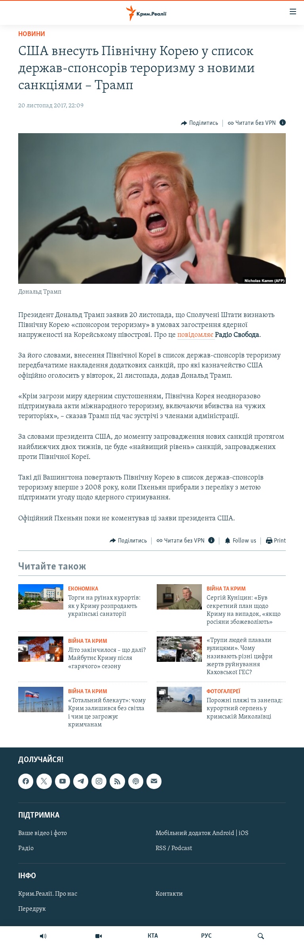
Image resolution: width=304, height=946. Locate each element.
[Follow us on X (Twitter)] (43, 781)
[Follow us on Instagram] (98, 781)
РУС (206, 936)
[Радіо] (43, 936)
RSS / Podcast (174, 848)
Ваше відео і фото (42, 833)
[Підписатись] (154, 781)
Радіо (26, 848)
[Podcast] (135, 781)
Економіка (83, 589)
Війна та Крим (226, 589)
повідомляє (196, 335)
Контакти (169, 894)
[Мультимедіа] (98, 936)
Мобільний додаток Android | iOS (202, 833)
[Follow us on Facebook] (25, 781)
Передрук (32, 909)
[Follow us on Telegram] (80, 781)
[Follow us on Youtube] (62, 781)
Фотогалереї (223, 692)
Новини (31, 34)
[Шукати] (261, 936)
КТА (153, 936)
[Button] (199, 123)
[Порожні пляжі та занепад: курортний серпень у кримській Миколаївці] (179, 699)
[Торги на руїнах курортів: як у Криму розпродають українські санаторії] (40, 597)
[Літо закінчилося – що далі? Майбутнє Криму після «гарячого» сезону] (40, 649)
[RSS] (117, 781)
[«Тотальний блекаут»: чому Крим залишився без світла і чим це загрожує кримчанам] (40, 699)
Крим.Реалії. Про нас (47, 894)
